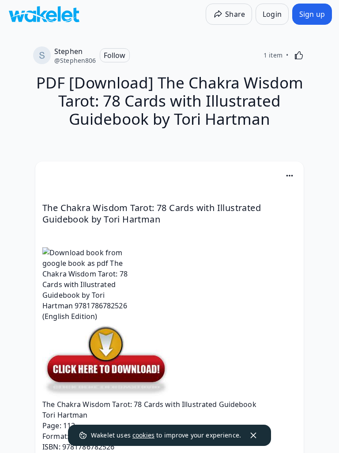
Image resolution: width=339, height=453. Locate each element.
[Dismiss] (253, 435)
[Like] (299, 55)
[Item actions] (289, 176)
